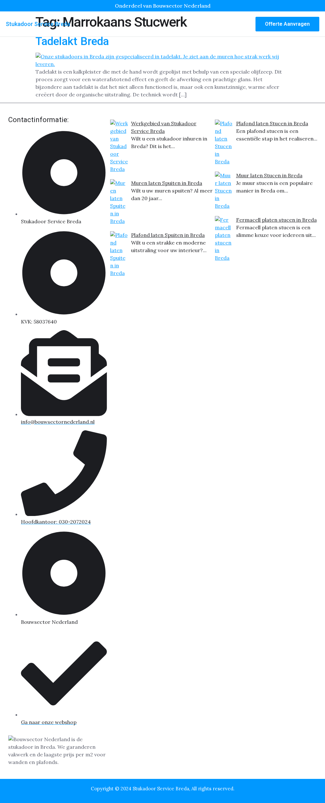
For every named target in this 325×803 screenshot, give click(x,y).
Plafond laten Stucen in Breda (272, 123)
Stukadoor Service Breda (38, 24)
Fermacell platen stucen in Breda (276, 220)
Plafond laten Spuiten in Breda (168, 235)
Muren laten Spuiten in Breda (166, 183)
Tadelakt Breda (72, 41)
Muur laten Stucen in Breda (269, 175)
